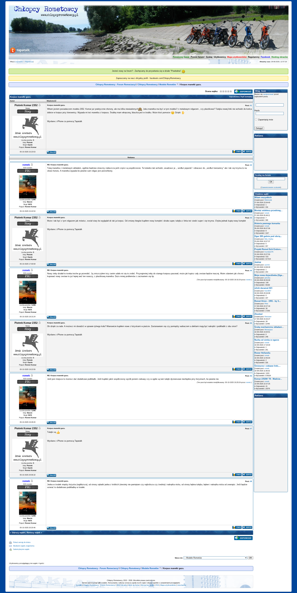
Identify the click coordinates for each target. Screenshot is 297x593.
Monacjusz (269, 330)
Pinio (266, 304)
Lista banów (181, 585)
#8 (251, 481)
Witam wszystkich (263, 197)
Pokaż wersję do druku (21, 542)
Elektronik (268, 200)
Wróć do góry (122, 585)
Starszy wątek (18, 532)
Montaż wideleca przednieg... (268, 210)
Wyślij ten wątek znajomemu (23, 546)
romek (248, 280)
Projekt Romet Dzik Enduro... (268, 249)
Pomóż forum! (197, 57)
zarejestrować (268, 94)
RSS (157, 585)
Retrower (268, 317)
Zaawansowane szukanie (270, 187)
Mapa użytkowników (168, 585)
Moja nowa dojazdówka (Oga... (269, 275)
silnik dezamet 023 (263, 288)
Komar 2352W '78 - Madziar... (268, 379)
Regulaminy (253, 57)
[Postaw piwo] (237, 152)
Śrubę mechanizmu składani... (269, 327)
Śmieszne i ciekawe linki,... (267, 366)
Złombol (258, 314)
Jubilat (257, 262)
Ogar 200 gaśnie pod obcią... (268, 236)
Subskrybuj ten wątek (21, 549)
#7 (251, 429)
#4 (251, 270)
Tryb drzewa (234, 97)
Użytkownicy (220, 57)
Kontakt (79, 585)
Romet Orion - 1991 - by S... (267, 301)
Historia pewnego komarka (267, 223)
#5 (251, 323)
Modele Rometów (167, 84)
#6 (251, 376)
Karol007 (268, 291)
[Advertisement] (144, 545)
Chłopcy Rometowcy (147, 84)
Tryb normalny (246, 97)
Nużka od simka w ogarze (266, 340)
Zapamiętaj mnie (265, 119)
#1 (251, 105)
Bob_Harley (269, 239)
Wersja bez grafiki (147, 585)
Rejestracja (29, 61)
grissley (267, 278)
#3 (251, 218)
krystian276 (269, 252)
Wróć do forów (133, 585)
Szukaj (209, 57)
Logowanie (19, 61)
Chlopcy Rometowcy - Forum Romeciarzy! (116, 84)
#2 (251, 165)
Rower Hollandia (262, 353)
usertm (267, 265)
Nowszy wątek (33, 532)
